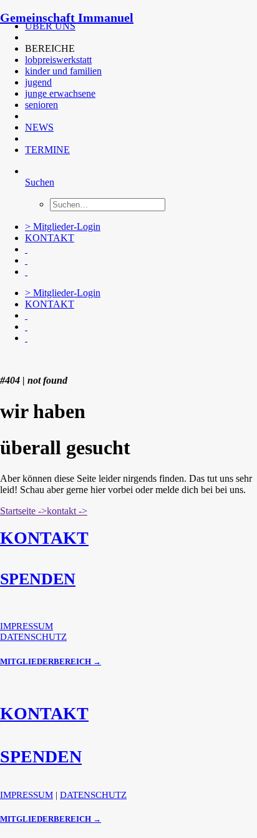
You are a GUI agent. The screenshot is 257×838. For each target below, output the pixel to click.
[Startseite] (93, 359)
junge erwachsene (60, 93)
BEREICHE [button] (50, 48)
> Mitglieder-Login (62, 226)
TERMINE (47, 149)
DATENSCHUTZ (33, 637)
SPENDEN (37, 579)
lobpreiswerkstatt (58, 59)
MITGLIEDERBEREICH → (50, 661)
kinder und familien (63, 71)
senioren (41, 104)
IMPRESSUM (26, 626)
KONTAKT (49, 237)
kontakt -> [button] (67, 511)
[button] (26, 37)
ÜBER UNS (50, 26)
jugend (38, 82)
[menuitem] (127, 26)
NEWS (39, 127)
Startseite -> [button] (23, 511)
